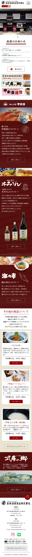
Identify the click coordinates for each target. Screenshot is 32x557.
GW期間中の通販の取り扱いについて (12, 55)
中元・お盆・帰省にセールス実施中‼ (11, 50)
